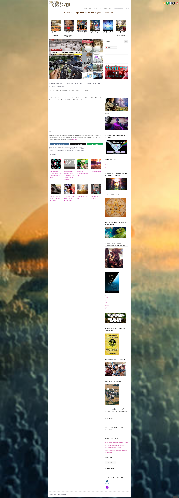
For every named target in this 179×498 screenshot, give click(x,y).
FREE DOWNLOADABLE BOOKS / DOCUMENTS (115, 433)
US (105, 295)
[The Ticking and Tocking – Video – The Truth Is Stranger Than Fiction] (56, 168)
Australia (107, 305)
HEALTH (127, 8)
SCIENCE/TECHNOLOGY (105, 8)
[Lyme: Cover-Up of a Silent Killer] (96, 193)
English (109, 47)
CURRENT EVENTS (118, 8)
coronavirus (64, 147)
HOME (85, 8)
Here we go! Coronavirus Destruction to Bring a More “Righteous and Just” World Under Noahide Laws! (71, 148)
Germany (107, 308)
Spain (106, 302)
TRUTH (95, 8)
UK (105, 299)
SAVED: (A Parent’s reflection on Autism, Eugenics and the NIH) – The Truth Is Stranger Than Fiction (69, 175)
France (106, 304)
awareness (59, 147)
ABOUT (89, 8)
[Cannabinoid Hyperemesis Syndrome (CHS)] (82, 168)
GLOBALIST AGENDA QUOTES (112, 449)
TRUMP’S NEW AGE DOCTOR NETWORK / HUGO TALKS (69, 198)
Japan (106, 307)
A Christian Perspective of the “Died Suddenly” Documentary (55, 198)
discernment (75, 147)
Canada (106, 297)
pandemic (80, 147)
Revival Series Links (109, 472)
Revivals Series (108, 56)
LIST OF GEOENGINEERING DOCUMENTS (114, 445)
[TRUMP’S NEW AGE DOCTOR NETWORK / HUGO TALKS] (69, 193)
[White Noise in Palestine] (96, 168)
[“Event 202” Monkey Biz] (82, 193)
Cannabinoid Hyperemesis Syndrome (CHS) (82, 173)
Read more (74, 139)
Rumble (106, 167)
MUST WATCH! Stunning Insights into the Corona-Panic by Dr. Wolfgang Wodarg (67, 150)
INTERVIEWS (108, 422)
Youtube (106, 164)
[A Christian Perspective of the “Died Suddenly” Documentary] (56, 193)
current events (70, 147)
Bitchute (107, 166)
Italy (106, 300)
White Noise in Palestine (96, 171)
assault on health (53, 147)
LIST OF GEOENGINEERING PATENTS (113, 447)
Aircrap (50, 94)
